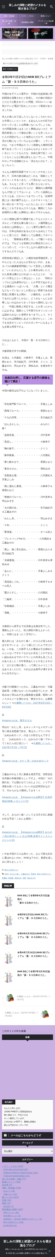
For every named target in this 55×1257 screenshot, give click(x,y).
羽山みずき (31, 878)
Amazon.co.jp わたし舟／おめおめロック (25, 760)
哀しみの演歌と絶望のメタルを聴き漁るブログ (27, 6)
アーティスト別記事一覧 (46, 22)
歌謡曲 (10, 878)
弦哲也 (33, 874)
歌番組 (4, 878)
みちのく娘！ (15, 874)
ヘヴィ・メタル (27, 16)
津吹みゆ (18, 878)
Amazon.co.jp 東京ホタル (17, 720)
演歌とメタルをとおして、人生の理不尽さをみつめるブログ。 (27, 1249)
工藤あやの (25, 874)
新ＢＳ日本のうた (11, 870)
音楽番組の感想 (27, 22)
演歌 (24, 878)
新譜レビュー (46, 16)
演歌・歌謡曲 (9, 16)
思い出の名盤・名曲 (9, 22)
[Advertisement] (27, 1070)
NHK (7, 874)
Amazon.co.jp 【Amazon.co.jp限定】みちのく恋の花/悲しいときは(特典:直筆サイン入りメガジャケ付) (27, 836)
